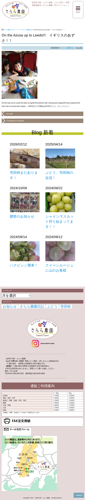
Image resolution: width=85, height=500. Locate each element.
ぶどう (52, 306)
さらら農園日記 (68, 48)
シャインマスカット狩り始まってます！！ (59, 222)
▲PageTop (78, 495)
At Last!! (9, 114)
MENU (78, 12)
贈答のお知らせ (22, 216)
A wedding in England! (15, 121)
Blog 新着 (42, 132)
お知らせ (10, 306)
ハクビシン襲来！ (24, 265)
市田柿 (65, 306)
